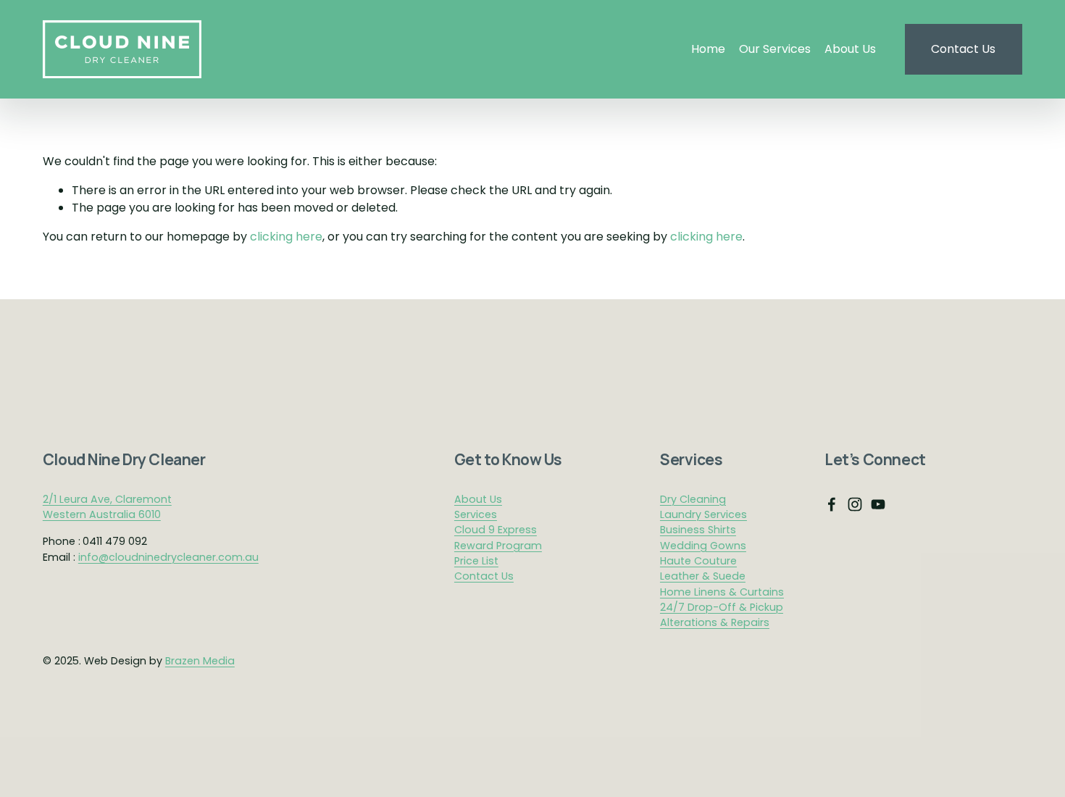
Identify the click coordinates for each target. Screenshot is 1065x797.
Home (708, 49)
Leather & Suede (703, 576)
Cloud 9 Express (495, 529)
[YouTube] (878, 504)
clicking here (286, 236)
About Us (850, 49)
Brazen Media (200, 661)
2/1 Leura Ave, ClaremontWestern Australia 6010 (107, 507)
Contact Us (963, 49)
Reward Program (498, 545)
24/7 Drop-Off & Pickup (721, 607)
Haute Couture (698, 561)
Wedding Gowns (703, 545)
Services (475, 514)
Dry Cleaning (693, 499)
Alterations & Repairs (714, 622)
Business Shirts (698, 529)
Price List (476, 561)
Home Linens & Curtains (722, 592)
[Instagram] (855, 504)
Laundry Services (703, 514)
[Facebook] (831, 504)
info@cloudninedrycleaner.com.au (168, 557)
